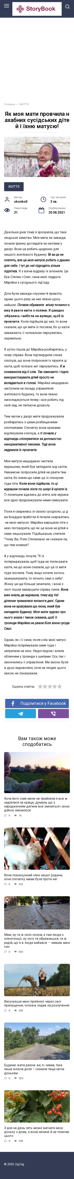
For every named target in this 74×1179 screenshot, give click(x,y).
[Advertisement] (37, 57)
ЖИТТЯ (14, 187)
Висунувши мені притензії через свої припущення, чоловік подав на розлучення (36, 1003)
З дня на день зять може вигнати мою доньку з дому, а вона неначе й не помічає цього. (36, 1132)
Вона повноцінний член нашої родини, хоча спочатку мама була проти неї (33, 877)
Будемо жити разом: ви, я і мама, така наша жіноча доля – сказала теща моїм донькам (34, 1069)
